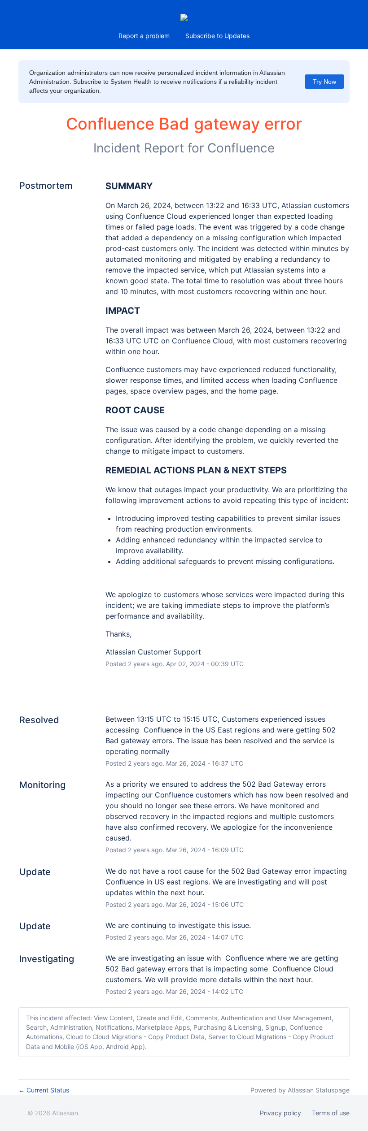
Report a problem (144, 35)
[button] (217, 35)
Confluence (241, 148)
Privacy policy (280, 1113)
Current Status (43, 1090)
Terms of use (331, 1113)
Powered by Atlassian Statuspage (300, 1090)
